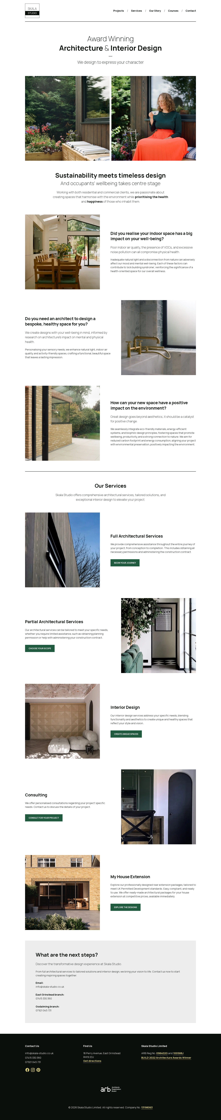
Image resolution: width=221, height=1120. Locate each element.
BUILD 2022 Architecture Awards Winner (166, 1057)
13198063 (147, 1107)
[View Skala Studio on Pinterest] (38, 1071)
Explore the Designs (125, 907)
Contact (191, 10)
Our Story (155, 10)
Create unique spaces (126, 734)
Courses (173, 10)
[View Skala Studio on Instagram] (33, 1071)
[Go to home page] (32, 11)
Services (136, 10)
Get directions (92, 1061)
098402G (162, 1053)
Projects (118, 10)
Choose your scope (40, 648)
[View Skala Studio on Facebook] (27, 1071)
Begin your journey (125, 562)
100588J (178, 1053)
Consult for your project (44, 817)
